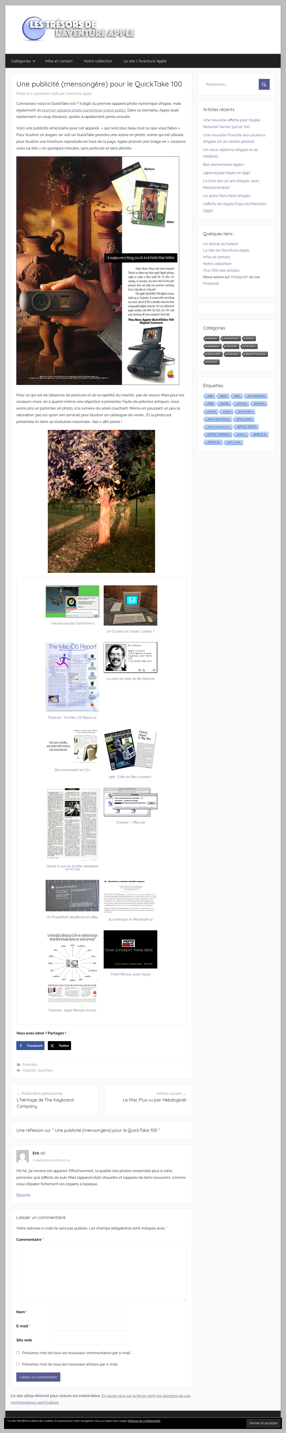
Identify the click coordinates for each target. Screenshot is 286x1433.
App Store (234, 442)
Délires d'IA (213, 354)
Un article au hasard (220, 244)
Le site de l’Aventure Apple (226, 250)
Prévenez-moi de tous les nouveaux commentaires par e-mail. (76, 1353)
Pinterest (211, 283)
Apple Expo (246, 426)
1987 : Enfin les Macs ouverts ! (130, 777)
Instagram (239, 277)
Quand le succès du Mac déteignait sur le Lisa (72, 867)
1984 (210, 396)
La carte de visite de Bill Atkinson (130, 679)
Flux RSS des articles (221, 270)
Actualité (212, 338)
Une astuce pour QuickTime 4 (72, 623)
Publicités (30, 1065)
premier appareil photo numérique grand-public (84, 110)
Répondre (23, 1195)
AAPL (237, 396)
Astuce (249, 338)
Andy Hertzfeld (218, 419)
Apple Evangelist (218, 427)
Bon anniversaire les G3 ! (72, 770)
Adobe (224, 403)
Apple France (218, 434)
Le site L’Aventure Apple (145, 61)
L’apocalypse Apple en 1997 (226, 172)
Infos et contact (59, 61)
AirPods (241, 403)
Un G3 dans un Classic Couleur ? (130, 631)
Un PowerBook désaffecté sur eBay (72, 917)
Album (227, 411)
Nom (21, 1312)
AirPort (259, 403)
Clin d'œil (232, 346)
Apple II (259, 434)
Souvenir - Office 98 (130, 822)
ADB (210, 403)
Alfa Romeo (245, 411)
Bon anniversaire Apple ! (224, 164)
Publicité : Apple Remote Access (72, 1010)
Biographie (213, 346)
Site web (24, 1340)
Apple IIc (213, 442)
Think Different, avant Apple (130, 974)
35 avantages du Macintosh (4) (130, 919)
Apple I (241, 434)
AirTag (211, 411)
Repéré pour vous (255, 354)
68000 (223, 396)
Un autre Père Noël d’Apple (226, 195)
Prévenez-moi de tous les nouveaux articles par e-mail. (70, 1364)
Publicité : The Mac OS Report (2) (72, 717)
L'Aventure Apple (78, 94)
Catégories (21, 61)
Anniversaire (231, 338)
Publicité (29, 1070)
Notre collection (98, 61)
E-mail (23, 1326)
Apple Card (244, 419)
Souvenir (212, 362)
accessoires (256, 396)
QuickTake (45, 1070)
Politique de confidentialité (144, 1420)
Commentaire (30, 1239)
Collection (249, 346)
